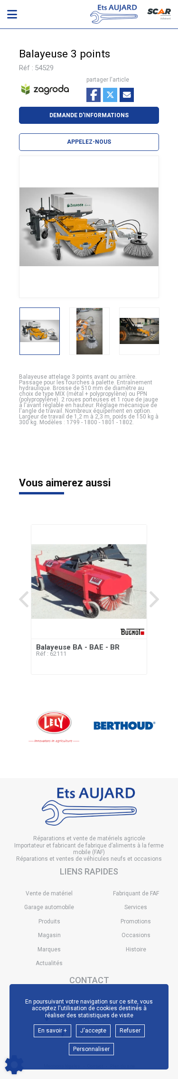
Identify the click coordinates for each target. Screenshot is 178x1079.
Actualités (49, 963)
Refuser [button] (130, 1030)
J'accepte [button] (93, 1030)
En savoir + (52, 1030)
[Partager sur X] (110, 95)
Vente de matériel (49, 893)
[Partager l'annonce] (127, 95)
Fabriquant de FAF (136, 893)
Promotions (136, 921)
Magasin (49, 935)
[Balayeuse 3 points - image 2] (89, 331)
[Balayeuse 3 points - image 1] (39, 331)
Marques (49, 949)
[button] (89, 141)
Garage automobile (49, 907)
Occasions (136, 935)
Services (135, 907)
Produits (49, 921)
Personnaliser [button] (91, 1049)
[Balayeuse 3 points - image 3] (139, 331)
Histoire (136, 949)
